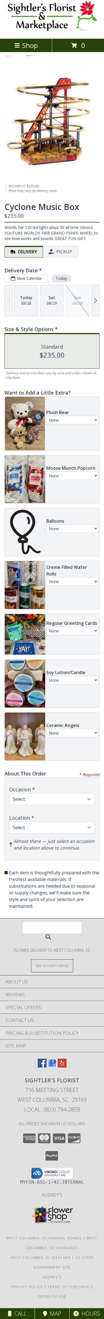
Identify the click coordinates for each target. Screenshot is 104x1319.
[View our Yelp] (62, 1066)
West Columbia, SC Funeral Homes (44, 1237)
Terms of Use (52, 1296)
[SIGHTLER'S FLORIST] (52, 30)
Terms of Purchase (69, 1286)
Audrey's (52, 1194)
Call (19, 1313)
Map (54, 1313)
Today (61, 278)
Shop (30, 45)
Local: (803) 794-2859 (52, 1109)
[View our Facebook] (42, 1066)
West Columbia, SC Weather (40, 1257)
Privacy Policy (27, 1286)
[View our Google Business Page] (52, 1066)
